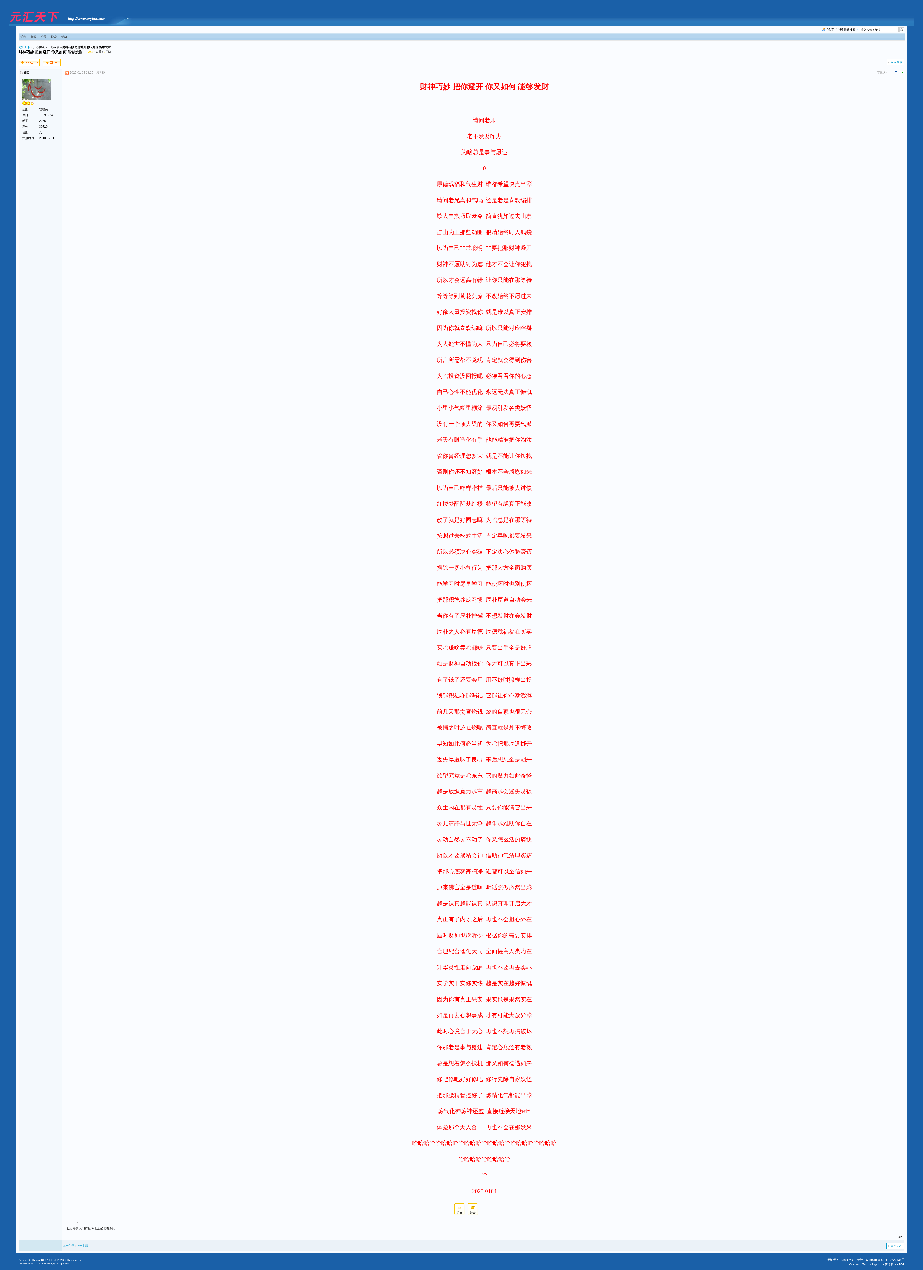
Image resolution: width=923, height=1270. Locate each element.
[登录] (830, 29)
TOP (899, 1237)
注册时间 (28, 138)
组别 (25, 109)
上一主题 (68, 1245)
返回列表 (896, 62)
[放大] (896, 72)
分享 (459, 1212)
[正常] (891, 72)
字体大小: (883, 72)
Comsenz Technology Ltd (865, 1264)
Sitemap (871, 1260)
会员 (44, 36)
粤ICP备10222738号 (891, 1260)
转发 (473, 1212)
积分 (25, 126)
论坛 (23, 36)
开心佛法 (39, 47)
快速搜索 (849, 29)
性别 (25, 132)
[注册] (839, 29)
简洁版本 (890, 1264)
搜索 (54, 36)
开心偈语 (53, 47)
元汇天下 (24, 47)
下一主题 (82, 1245)
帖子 (25, 121)
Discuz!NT (848, 1260)
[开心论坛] (57, 22)
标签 (34, 36)
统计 (860, 1260)
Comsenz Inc (74, 1260)
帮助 (64, 36)
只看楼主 (102, 72)
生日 (25, 115)
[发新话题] (29, 65)
